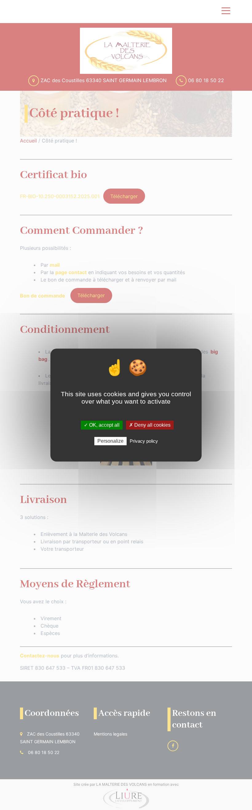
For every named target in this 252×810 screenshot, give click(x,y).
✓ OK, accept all (102, 425)
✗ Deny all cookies (150, 425)
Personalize (110, 441)
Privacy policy (144, 441)
